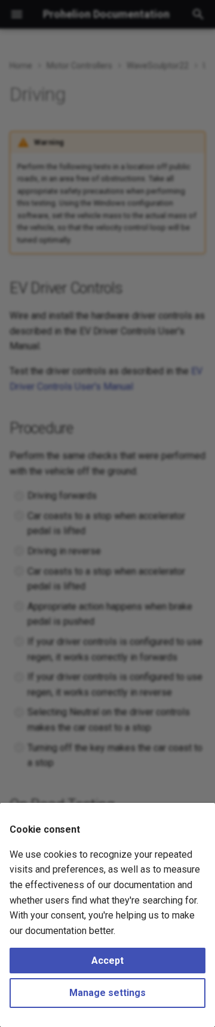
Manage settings (107, 992)
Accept (107, 960)
